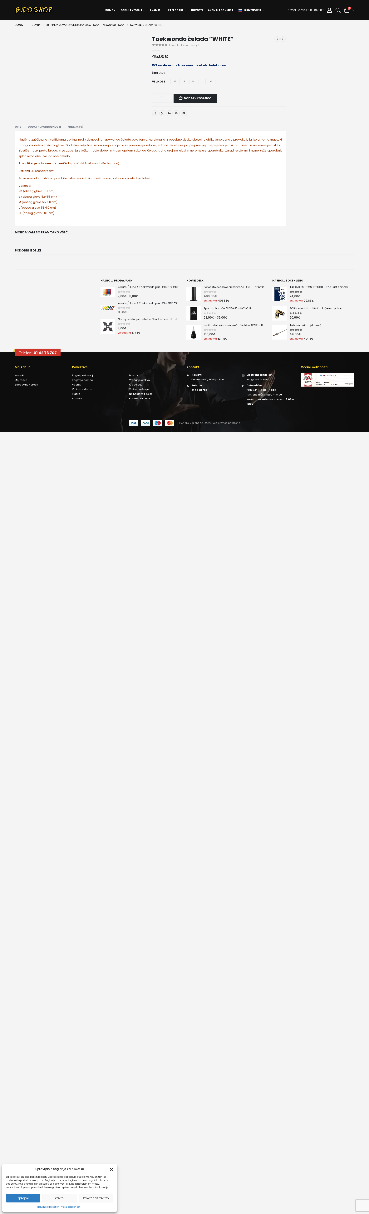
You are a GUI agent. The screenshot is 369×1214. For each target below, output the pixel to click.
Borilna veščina (131, 10)
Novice (292, 10)
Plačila (76, 394)
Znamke (155, 10)
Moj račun (21, 380)
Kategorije (175, 10)
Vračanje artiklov (139, 380)
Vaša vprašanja (139, 389)
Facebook (155, 113)
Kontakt (319, 10)
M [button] (193, 81)
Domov (110, 10)
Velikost (158, 81)
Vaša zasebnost (70, 1206)
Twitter (162, 113)
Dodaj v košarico (197, 98)
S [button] (184, 81)
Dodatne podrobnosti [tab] (44, 127)
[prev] (277, 39)
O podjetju (305, 10)
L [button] (202, 81)
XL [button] (211, 81)
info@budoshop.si (258, 379)
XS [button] (175, 81)
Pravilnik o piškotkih (48, 1206)
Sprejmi (23, 1198)
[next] (283, 39)
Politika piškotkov (139, 398)
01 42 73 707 (45, 353)
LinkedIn (169, 113)
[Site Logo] (34, 10)
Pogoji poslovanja (83, 375)
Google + (177, 113)
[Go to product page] (108, 292)
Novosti (197, 10)
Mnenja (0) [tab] (75, 127)
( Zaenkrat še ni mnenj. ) (184, 45)
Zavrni (59, 1198)
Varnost (77, 398)
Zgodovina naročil (26, 384)
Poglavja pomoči (82, 380)
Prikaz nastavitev (96, 1198)
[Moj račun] (329, 10)
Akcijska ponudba (220, 10)
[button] (111, 1169)
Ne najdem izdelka (141, 394)
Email (184, 113)
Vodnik (76, 384)
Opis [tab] (18, 127)
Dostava (134, 375)
